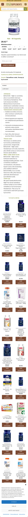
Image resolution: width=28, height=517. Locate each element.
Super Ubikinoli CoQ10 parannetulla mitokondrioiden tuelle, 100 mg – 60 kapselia (7, 361)
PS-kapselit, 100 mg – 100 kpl (21, 215)
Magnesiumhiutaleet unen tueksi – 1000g (21, 302)
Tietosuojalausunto (14, 514)
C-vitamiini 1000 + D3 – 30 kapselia (7, 417)
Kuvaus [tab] (4, 85)
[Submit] (25, 8)
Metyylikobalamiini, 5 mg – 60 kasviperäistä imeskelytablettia (21, 391)
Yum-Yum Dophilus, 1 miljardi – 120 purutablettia (21, 418)
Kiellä (14, 506)
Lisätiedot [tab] (5, 89)
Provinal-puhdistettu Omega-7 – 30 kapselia (7, 247)
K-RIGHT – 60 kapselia (7, 330)
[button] (25, 484)
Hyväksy (14, 502)
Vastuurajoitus (22, 514)
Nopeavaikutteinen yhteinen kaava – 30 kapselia (7, 446)
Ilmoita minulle (8, 65)
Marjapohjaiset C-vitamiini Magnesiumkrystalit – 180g (21, 247)
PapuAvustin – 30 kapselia (7, 390)
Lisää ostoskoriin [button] (7, 225)
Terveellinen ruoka (11, 77)
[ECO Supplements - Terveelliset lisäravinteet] (14, 4)
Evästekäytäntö (6, 514)
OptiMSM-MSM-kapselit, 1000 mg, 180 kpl (7, 303)
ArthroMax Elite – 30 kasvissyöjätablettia (21, 275)
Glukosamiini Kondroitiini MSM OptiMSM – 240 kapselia (7, 474)
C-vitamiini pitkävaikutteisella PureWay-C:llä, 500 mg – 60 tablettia (21, 474)
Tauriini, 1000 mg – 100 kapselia (20, 359)
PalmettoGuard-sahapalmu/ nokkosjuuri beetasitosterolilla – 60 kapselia (7, 217)
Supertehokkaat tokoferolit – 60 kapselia (21, 446)
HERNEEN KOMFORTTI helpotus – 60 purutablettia (21, 332)
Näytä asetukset (14, 510)
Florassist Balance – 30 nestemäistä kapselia (7, 276)
